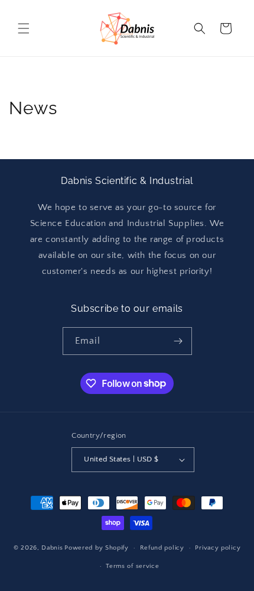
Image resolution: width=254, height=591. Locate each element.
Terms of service (132, 566)
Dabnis (52, 547)
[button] (24, 28)
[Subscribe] (178, 341)
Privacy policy (217, 547)
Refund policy (162, 547)
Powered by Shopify (96, 547)
